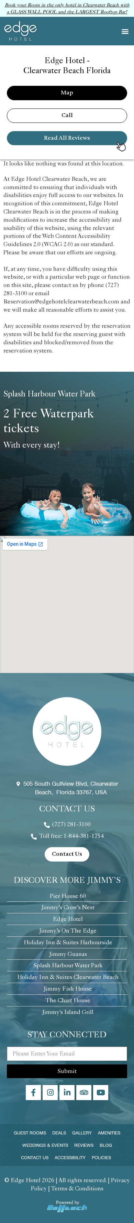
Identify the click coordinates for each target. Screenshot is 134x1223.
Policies (101, 1157)
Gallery (82, 1132)
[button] (125, 31)
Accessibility (70, 1157)
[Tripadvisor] (83, 1092)
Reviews (83, 1145)
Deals (59, 1132)
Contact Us (34, 1157)
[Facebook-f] (33, 1092)
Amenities (109, 1132)
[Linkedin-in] (67, 1092)
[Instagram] (50, 1092)
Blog (106, 1145)
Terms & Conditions (77, 1188)
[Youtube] (100, 1092)
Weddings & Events (45, 1145)
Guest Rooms (30, 1132)
